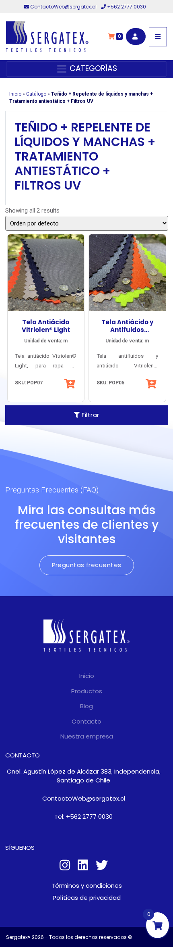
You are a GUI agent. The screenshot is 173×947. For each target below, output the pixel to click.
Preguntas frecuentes (87, 565)
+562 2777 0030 (126, 6)
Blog (86, 706)
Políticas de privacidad (87, 897)
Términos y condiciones (86, 885)
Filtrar (89, 415)
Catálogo (36, 94)
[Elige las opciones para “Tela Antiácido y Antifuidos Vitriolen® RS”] (152, 383)
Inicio (15, 94)
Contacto (86, 721)
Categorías (92, 68)
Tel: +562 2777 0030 (83, 816)
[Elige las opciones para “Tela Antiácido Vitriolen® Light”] (70, 383)
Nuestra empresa (86, 736)
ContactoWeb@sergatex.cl (63, 6)
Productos (86, 691)
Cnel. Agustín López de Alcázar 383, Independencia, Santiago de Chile (84, 776)
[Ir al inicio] (47, 36)
